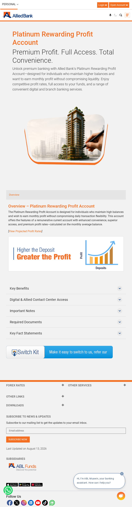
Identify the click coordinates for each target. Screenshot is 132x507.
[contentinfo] (122, 473)
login (101, 5)
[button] (8, 490)
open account (118, 5)
